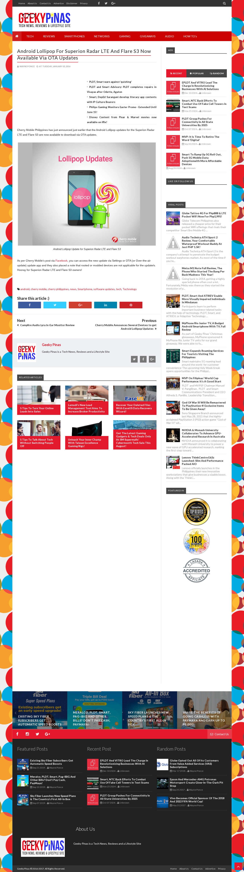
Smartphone (85, 289)
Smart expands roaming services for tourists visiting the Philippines (203, 354)
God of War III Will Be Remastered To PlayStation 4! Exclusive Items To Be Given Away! (204, 406)
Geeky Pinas (23, 868)
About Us (32, 3)
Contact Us (45, 3)
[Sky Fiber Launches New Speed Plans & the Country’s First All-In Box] (149, 728)
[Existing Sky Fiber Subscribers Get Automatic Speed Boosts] (39, 728)
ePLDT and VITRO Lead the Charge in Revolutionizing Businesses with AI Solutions (200, 86)
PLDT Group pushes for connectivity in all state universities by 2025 (197, 122)
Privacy (83, 3)
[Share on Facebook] (29, 305)
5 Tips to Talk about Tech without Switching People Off (36, 443)
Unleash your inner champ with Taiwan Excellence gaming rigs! (84, 443)
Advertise (59, 3)
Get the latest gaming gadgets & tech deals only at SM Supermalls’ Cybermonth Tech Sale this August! (133, 439)
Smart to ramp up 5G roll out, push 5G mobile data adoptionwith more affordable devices (202, 159)
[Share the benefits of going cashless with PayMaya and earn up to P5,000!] (204, 728)
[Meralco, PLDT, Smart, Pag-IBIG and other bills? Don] (94, 728)
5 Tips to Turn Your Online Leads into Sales (37, 410)
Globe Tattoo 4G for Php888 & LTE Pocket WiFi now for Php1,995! (204, 215)
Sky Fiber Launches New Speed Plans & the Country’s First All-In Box (53, 797)
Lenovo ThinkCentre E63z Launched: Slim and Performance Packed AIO (202, 460)
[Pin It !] (131, 305)
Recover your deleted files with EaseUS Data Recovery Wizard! (134, 408)
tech (118, 289)
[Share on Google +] (80, 305)
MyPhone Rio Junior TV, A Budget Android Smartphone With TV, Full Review (204, 326)
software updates (104, 289)
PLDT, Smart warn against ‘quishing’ (110, 81)
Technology (130, 289)
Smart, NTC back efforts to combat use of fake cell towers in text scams (204, 104)
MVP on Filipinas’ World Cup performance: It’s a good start (201, 379)
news (73, 289)
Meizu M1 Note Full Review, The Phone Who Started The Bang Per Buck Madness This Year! (203, 271)
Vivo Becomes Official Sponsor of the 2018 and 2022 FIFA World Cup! (197, 799)
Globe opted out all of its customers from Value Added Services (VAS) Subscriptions (194, 764)
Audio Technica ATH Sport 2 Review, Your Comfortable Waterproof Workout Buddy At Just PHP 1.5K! (202, 242)
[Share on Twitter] (54, 305)
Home (21, 3)
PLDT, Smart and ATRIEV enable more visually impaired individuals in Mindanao (203, 299)
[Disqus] (87, 514)
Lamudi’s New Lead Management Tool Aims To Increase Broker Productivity (86, 408)
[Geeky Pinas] (44, 19)
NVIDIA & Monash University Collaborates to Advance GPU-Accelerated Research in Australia (203, 433)
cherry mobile (39, 289)
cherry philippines (58, 289)
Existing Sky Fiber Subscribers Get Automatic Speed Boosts (40, 720)
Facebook (61, 260)
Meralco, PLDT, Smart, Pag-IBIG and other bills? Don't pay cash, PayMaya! (52, 780)
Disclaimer (71, 3)
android (25, 289)
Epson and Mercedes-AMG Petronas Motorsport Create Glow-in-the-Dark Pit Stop (196, 782)
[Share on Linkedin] (105, 305)
